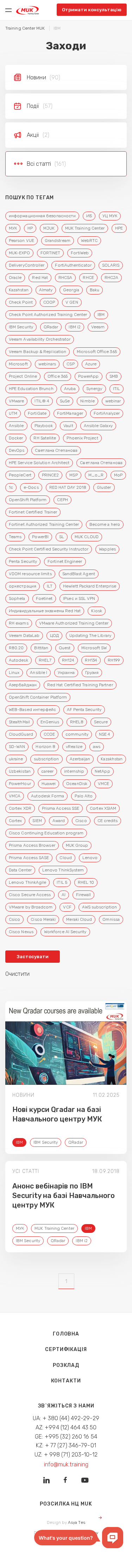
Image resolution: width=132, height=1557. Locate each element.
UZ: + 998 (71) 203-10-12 (66, 1454)
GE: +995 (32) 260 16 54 (66, 1436)
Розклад (66, 1365)
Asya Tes (76, 1522)
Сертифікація (66, 1349)
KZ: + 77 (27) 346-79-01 (66, 1445)
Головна (66, 1334)
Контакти (66, 1381)
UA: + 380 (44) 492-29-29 (66, 1418)
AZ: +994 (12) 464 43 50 (66, 1427)
